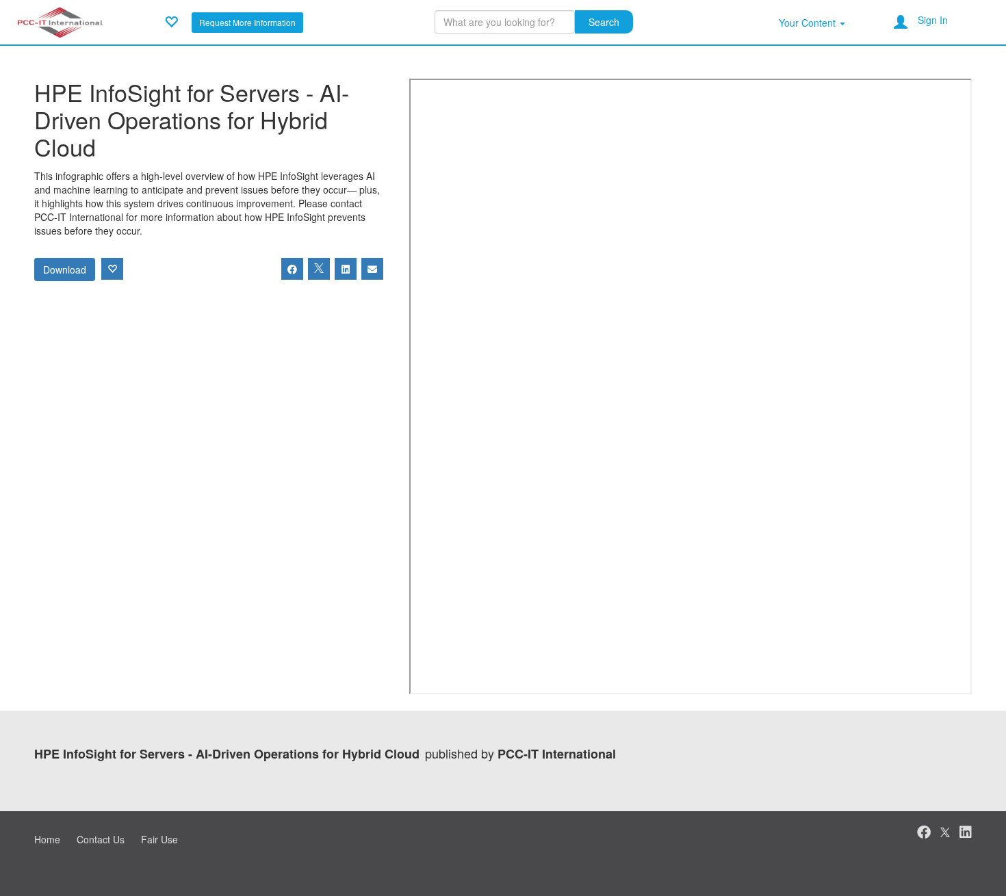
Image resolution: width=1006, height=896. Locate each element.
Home (47, 839)
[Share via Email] (372, 269)
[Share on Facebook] (292, 269)
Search (604, 22)
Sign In (933, 20)
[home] (60, 20)
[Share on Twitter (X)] (319, 269)
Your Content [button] (808, 22)
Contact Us (101, 839)
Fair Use (159, 839)
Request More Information (247, 22)
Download (64, 269)
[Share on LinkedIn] (345, 269)
